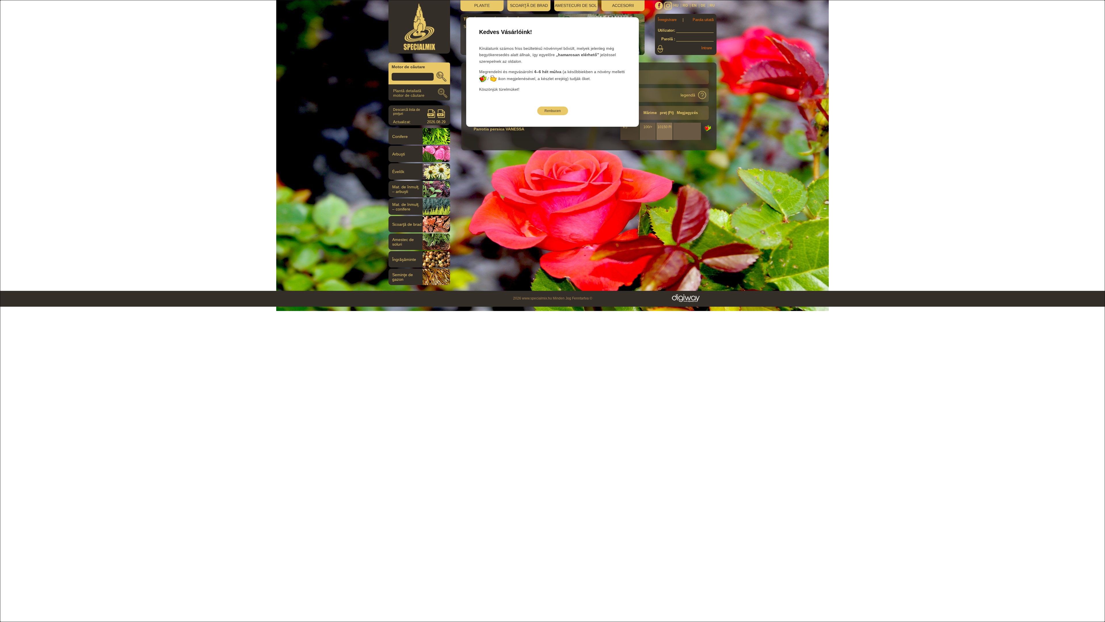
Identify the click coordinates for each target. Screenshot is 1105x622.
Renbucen (552, 111)
